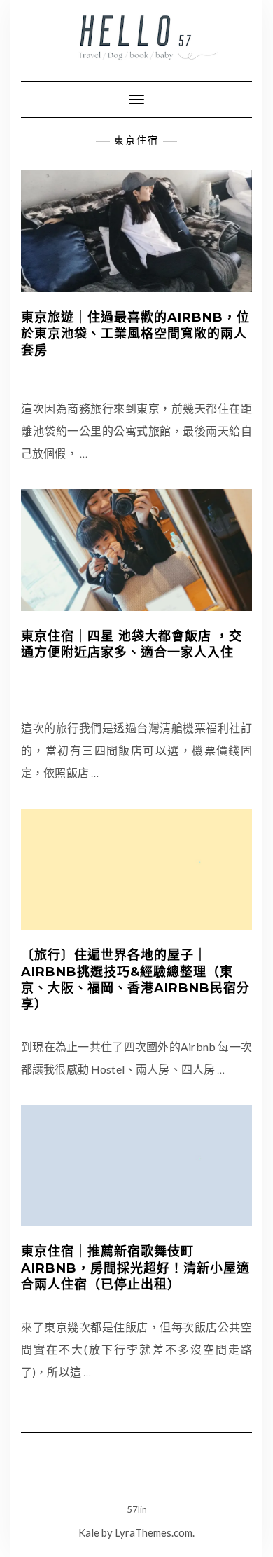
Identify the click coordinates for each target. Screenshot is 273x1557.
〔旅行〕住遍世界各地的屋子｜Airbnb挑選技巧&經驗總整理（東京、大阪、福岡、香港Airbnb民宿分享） (135, 979)
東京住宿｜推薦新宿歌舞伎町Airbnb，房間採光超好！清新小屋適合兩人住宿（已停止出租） (135, 1268)
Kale (88, 1532)
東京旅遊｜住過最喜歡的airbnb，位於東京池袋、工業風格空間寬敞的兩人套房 (135, 334)
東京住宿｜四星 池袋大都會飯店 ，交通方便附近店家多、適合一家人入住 (131, 644)
